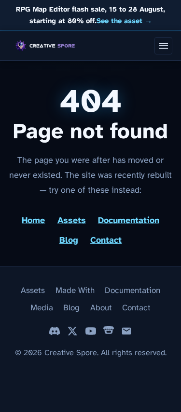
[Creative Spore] (46, 45)
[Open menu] (163, 46)
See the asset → (124, 21)
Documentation (128, 221)
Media (41, 308)
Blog (68, 240)
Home (33, 221)
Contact (106, 240)
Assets (71, 221)
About (101, 308)
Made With (75, 290)
